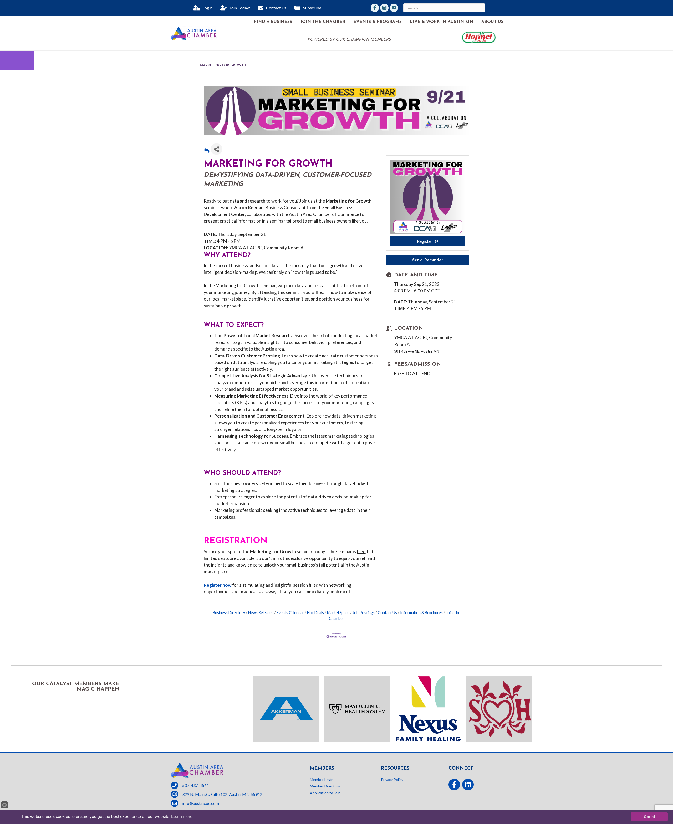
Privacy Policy (392, 779)
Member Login (321, 779)
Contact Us (387, 612)
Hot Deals (315, 612)
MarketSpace (338, 612)
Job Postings (364, 612)
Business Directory (229, 612)
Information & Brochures (421, 612)
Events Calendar (290, 612)
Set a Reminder (427, 260)
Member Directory (325, 786)
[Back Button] (206, 150)
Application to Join (325, 793)
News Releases (260, 612)
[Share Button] (216, 149)
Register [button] (424, 241)
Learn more (181, 816)
